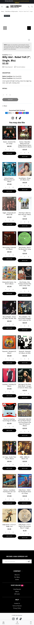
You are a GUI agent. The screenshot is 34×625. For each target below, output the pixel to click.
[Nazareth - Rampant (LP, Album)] (9, 342)
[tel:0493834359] (28, 6)
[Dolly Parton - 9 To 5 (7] (9, 515)
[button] (29, 28)
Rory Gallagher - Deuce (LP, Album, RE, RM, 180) (9, 317)
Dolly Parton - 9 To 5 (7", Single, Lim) (9, 525)
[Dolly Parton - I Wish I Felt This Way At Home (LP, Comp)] (25, 481)
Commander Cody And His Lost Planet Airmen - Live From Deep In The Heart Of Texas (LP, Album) (24, 422)
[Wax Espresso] (13, 6)
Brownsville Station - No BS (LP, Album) (9, 283)
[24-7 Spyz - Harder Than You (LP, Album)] (9, 448)
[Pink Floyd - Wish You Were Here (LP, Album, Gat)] (25, 204)
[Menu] (2, 6)
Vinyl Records (17, 589)
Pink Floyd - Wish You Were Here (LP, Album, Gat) (24, 214)
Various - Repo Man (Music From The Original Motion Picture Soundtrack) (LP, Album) (24, 144)
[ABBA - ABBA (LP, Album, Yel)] (25, 448)
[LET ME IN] (29, 561)
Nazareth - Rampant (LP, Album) (9, 352)
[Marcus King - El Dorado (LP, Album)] (9, 238)
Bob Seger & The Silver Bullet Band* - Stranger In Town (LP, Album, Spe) (25, 386)
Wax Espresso (19, 615)
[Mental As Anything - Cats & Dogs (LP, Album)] (9, 410)
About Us (17, 575)
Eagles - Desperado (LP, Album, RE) (9, 213)
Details (4, 88)
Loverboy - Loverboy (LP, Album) (9, 385)
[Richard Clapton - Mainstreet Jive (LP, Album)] (9, 169)
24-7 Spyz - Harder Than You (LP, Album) (9, 457)
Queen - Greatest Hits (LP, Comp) (9, 142)
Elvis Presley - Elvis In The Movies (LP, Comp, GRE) (24, 249)
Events (17, 579)
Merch (17, 591)
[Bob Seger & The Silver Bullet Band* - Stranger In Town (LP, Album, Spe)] (25, 375)
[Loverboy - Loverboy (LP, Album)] (9, 375)
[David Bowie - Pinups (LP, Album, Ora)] (25, 169)
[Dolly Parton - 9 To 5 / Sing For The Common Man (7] (25, 515)
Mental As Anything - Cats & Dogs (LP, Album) (9, 419)
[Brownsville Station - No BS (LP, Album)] (9, 273)
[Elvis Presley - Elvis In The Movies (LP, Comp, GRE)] (25, 238)
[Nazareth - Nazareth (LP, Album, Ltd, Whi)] (25, 342)
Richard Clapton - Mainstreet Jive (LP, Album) (9, 179)
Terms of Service (17, 606)
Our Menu (17, 577)
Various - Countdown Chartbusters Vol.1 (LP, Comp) (9, 491)
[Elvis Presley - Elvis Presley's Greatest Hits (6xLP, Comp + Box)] (25, 273)
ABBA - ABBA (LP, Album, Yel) (25, 457)
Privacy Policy (17, 608)
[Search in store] (32, 6)
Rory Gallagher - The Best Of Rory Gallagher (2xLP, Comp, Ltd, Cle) (24, 318)
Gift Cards (17, 594)
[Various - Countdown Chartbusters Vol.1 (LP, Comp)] (9, 481)
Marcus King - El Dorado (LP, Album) (9, 248)
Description (6, 73)
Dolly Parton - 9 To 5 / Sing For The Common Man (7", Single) (25, 526)
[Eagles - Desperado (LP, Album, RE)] (9, 204)
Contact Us (17, 603)
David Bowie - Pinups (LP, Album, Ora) (25, 179)
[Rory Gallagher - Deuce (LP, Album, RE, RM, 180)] (9, 308)
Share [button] (5, 106)
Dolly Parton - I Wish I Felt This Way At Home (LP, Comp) (24, 491)
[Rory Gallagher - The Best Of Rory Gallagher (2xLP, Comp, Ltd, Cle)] (25, 308)
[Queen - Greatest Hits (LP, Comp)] (9, 133)
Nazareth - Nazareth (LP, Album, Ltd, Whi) (25, 352)
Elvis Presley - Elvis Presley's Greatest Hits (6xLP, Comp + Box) (24, 283)
